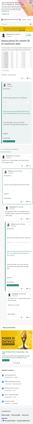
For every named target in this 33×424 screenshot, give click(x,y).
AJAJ (14, 390)
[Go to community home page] (11, 19)
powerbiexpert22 (17, 383)
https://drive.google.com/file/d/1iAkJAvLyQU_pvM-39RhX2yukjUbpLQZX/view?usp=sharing (19, 253)
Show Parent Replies (5, 152)
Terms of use (25, 415)
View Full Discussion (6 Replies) (10, 149)
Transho (16, 377)
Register (24, 19)
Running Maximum (10, 375)
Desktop (5, 24)
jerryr (14, 397)
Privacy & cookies (15, 415)
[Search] (20, 20)
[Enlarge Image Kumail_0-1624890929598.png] (16, 102)
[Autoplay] (13, 363)
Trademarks (4, 418)
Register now (5, 14)
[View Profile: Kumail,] (4, 85)
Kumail (9, 84)
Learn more (22, 30)
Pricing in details (9, 401)
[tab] (16, 363)
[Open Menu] (30, 24)
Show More (6, 70)
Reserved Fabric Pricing (11, 388)
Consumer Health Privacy (23, 420)
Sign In (29, 19)
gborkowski (15, 403)
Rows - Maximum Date (11, 394)
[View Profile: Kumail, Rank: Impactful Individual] (5, 172)
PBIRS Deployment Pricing (12, 381)
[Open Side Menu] (2, 19)
